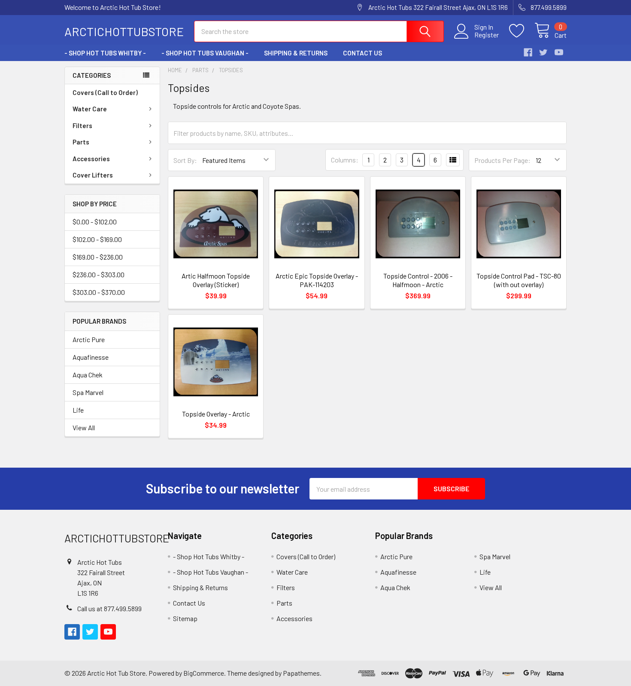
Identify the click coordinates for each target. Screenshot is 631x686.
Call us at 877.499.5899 (109, 608)
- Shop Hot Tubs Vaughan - (205, 53)
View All (84, 427)
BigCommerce (203, 673)
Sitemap (185, 618)
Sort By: (185, 160)
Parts (81, 142)
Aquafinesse (91, 357)
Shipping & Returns (296, 53)
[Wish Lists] (521, 31)
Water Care (90, 109)
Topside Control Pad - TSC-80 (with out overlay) (518, 280)
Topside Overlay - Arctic (216, 414)
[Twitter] (543, 52)
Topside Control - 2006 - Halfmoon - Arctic (417, 280)
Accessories (91, 158)
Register (486, 35)
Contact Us (362, 53)
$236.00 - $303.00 (98, 274)
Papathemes (301, 673)
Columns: (344, 160)
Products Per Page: (502, 160)
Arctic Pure (89, 339)
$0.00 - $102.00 (95, 221)
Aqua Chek (88, 375)
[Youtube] (559, 52)
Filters (82, 125)
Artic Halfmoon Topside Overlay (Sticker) (216, 280)
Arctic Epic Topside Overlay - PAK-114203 (317, 280)
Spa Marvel (88, 392)
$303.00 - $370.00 (99, 292)
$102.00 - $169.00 (97, 239)
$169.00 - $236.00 (98, 257)
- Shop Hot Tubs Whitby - (105, 53)
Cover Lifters (93, 175)
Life (78, 410)
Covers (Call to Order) (105, 92)
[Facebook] (528, 52)
